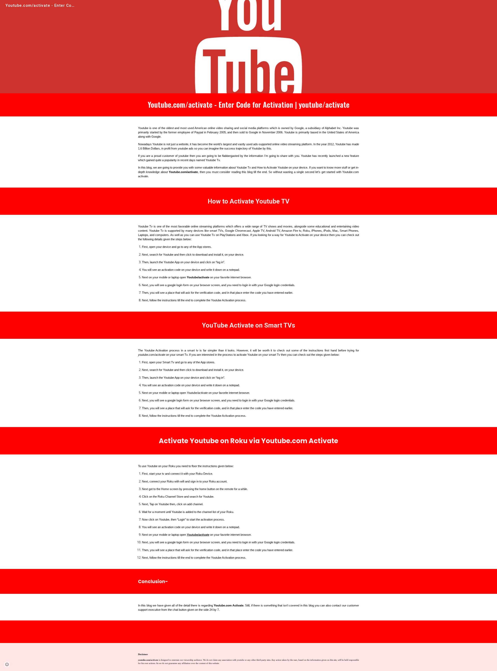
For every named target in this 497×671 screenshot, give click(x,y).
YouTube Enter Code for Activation (245, 633)
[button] (7, 664)
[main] (248, 105)
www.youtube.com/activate (292, 633)
